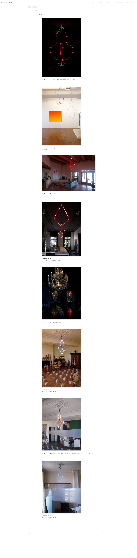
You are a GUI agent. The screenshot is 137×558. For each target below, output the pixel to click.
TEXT (38, 14)
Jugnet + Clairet (6, 2)
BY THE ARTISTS (42, 14)
